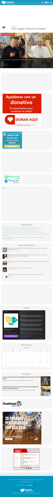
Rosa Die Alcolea (5, 65)
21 (33, 360)
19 (19, 360)
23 (47, 360)
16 (47, 357)
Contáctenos (29, 482)
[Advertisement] (26, 15)
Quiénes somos (12, 479)
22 (40, 360)
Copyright (23, 482)
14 (33, 357)
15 (40, 357)
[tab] (20, 450)
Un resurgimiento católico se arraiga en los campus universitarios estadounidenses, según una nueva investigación (26, 234)
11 (12, 357)
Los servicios (29, 479)
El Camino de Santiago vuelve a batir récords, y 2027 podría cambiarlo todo (18, 229)
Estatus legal (41, 479)
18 (12, 360)
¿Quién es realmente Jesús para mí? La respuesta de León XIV (20, 267)
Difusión (35, 479)
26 (19, 362)
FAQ (18, 479)
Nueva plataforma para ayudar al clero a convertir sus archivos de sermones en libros (25, 274)
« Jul (3, 368)
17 (6, 360)
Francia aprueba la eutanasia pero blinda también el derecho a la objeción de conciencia (20, 231)
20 (26, 360)
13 (26, 357)
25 (12, 362)
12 (19, 357)
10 (6, 357)
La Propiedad (23, 479)
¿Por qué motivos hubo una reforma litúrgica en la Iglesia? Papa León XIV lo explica (19, 227)
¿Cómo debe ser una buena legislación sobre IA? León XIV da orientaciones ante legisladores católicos (29, 261)
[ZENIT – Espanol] (15, 2)
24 (6, 362)
